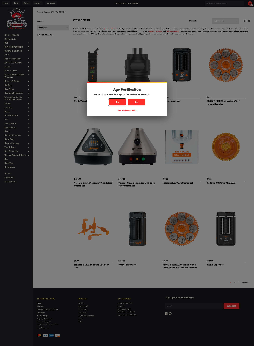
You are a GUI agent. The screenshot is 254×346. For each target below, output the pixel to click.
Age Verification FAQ (127, 111)
